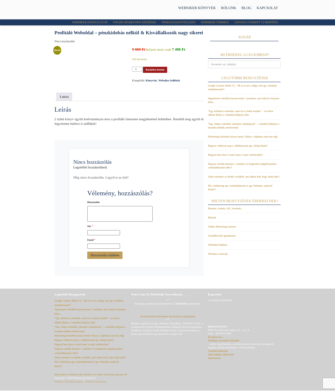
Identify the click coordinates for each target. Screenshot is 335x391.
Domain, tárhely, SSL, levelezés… (225, 208)
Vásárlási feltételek (218, 351)
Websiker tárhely (215, 22)
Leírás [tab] (64, 97)
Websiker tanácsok (218, 254)
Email (91, 239)
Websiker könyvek (197, 8)
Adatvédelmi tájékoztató (221, 354)
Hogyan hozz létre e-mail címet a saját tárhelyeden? (235, 155)
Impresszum (214, 358)
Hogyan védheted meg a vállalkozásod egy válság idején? (238, 145)
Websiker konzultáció (90, 22)
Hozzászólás (93, 202)
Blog (246, 8)
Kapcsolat (267, 8)
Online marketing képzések (134, 22)
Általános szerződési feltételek (223, 340)
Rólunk (228, 8)
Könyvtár (151, 80)
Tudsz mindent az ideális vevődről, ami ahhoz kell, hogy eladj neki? (244, 176)
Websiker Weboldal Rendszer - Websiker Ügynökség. (80, 381)
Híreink (212, 217)
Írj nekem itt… (216, 337)
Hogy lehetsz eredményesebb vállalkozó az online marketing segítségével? (90, 374)
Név (90, 226)
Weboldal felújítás (217, 245)
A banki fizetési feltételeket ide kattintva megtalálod (167, 316)
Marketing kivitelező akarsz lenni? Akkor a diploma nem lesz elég (242, 136)
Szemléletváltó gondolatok (222, 235)
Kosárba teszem (155, 69)
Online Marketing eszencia (222, 226)
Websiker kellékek (169, 80)
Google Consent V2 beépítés (256, 22)
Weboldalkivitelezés (179, 22)
